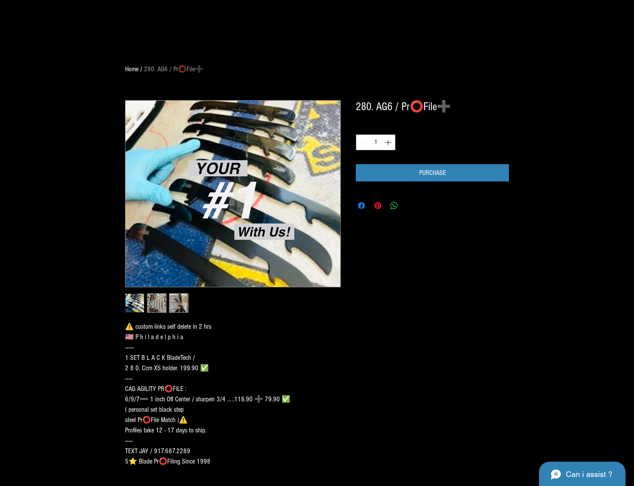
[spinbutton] (375, 142)
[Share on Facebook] (361, 205)
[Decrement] (362, 142)
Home (131, 69)
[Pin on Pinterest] (378, 205)
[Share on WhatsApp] (394, 205)
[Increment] (388, 142)
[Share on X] (410, 205)
